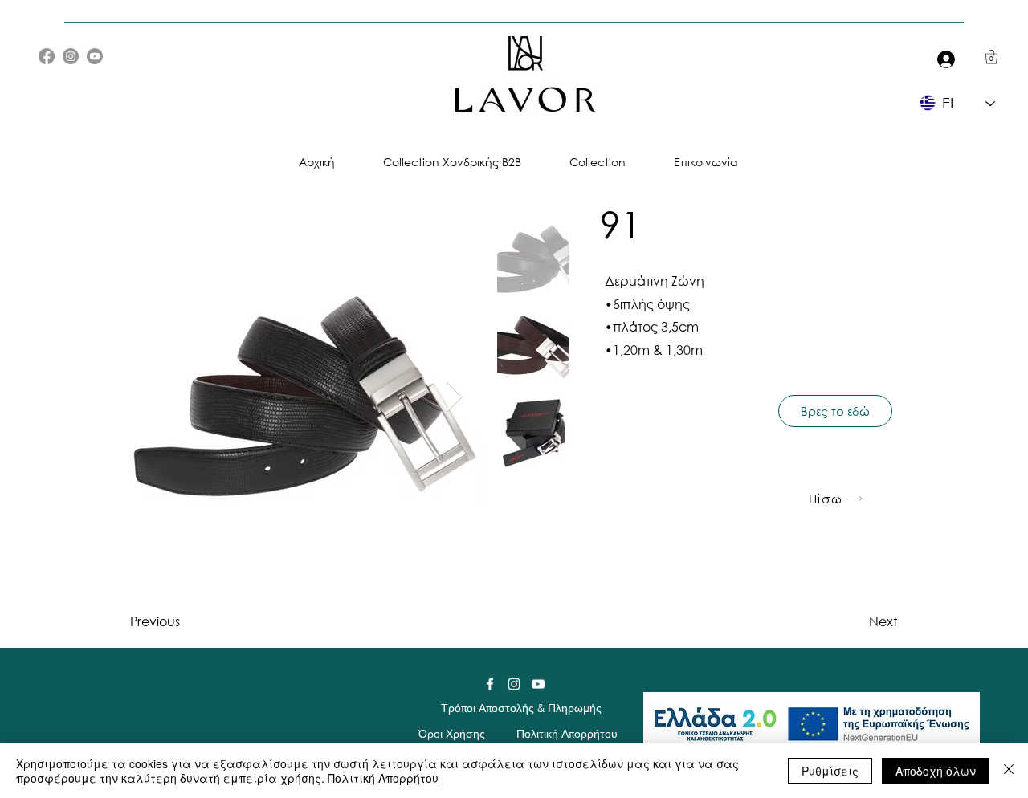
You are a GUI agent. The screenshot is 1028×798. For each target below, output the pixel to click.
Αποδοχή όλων (935, 771)
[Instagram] (71, 56)
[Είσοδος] (942, 59)
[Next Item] (454, 396)
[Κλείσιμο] (1008, 770)
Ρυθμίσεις (830, 771)
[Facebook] (47, 56)
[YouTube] (95, 56)
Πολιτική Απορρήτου (383, 778)
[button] (991, 57)
